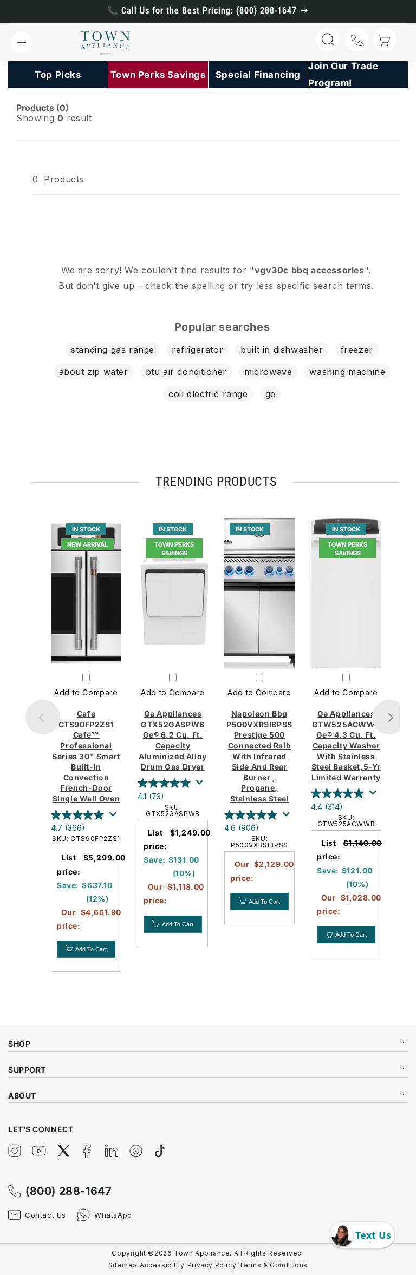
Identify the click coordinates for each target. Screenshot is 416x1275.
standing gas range (112, 349)
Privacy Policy (211, 1265)
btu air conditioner (186, 371)
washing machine (347, 371)
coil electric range (208, 394)
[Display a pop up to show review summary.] (114, 817)
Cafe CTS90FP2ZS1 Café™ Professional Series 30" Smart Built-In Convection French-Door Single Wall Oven (86, 756)
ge (270, 394)
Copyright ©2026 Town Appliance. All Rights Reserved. (208, 1253)
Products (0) (42, 107)
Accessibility (162, 1265)
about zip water (93, 371)
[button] (22, 42)
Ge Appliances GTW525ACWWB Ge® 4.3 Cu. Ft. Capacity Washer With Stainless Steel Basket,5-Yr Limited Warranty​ (346, 745)
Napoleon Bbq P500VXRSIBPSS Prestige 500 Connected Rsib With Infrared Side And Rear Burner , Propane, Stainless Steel (259, 756)
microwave (268, 371)
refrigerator (197, 349)
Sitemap (122, 1265)
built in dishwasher (281, 349)
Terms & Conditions (273, 1265)
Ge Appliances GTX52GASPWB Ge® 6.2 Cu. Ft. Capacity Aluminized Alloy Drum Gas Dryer (173, 740)
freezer (357, 349)
